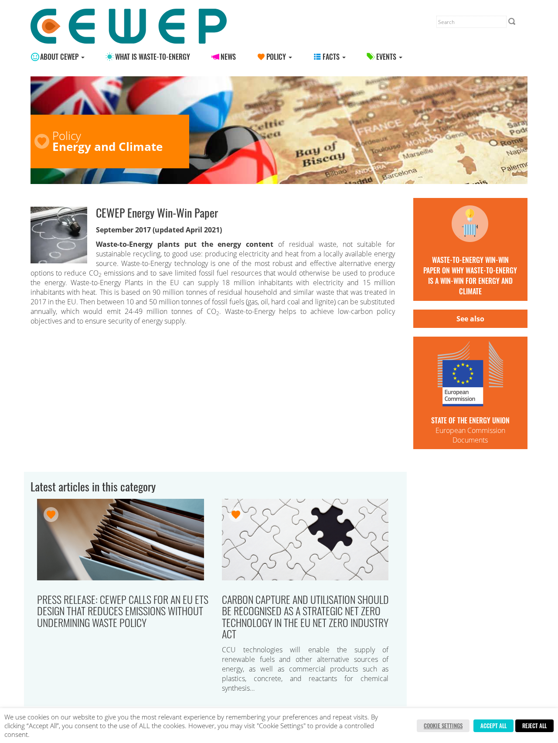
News (228, 56)
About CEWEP (60, 56)
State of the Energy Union (470, 420)
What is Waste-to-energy (152, 56)
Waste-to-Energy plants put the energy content (187, 244)
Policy (277, 56)
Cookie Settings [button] (443, 725)
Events (387, 56)
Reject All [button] (534, 725)
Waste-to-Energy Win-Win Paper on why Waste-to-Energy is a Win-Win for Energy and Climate (470, 276)
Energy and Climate (107, 146)
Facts (332, 56)
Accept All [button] (493, 725)
